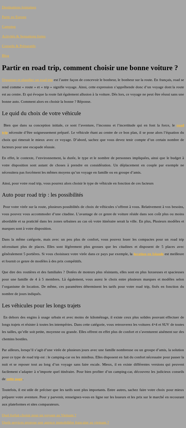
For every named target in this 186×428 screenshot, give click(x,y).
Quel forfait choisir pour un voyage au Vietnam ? (39, 415)
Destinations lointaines (19, 7)
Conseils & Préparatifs (19, 46)
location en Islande (148, 254)
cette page (15, 379)
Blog (5, 56)
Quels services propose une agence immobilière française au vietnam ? (55, 422)
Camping (9, 27)
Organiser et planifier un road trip (27, 80)
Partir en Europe (14, 17)
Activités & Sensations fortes (24, 36)
